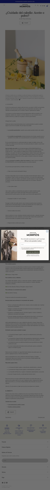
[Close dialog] (47, 231)
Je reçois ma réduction (33, 252)
